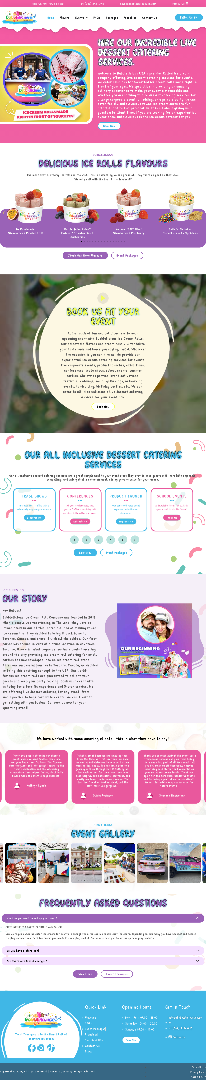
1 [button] (74, 539)
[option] (36, 509)
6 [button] (135, 539)
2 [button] (86, 539)
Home (50, 18)
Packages (112, 18)
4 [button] (110, 539)
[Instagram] (41, 1048)
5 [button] (122, 539)
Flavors (65, 18)
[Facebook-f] (32, 1048)
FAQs (97, 18)
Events (79, 18)
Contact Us (149, 18)
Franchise (130, 18)
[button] (109, 126)
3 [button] (98, 539)
